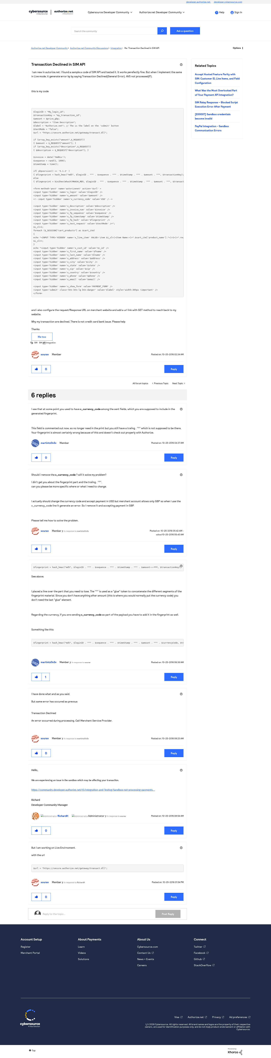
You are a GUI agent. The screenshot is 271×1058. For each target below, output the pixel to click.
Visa (176, 1017)
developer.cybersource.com (228, 1)
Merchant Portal (30, 952)
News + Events (145, 959)
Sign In (238, 12)
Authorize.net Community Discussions (89, 48)
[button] (37, 369)
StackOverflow (202, 965)
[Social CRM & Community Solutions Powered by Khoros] (235, 1051)
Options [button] (237, 48)
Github (198, 959)
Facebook (199, 952)
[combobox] (119, 31)
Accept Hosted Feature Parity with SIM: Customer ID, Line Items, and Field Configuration (217, 78)
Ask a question (185, 30)
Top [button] (33, 1050)
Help (221, 12)
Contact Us (144, 952)
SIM (35, 342)
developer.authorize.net (198, 1)
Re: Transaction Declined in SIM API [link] (142, 48)
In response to (76, 531)
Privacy (216, 1017)
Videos (82, 952)
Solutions (83, 959)
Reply (174, 369)
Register (26, 946)
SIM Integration (47, 342)
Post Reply (168, 913)
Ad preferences (238, 1017)
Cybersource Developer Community (38, 12)
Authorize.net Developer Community (160, 12)
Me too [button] (42, 336)
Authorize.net (196, 1017)
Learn (81, 946)
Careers (142, 965)
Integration (116, 48)
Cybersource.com (147, 946)
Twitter (198, 946)
